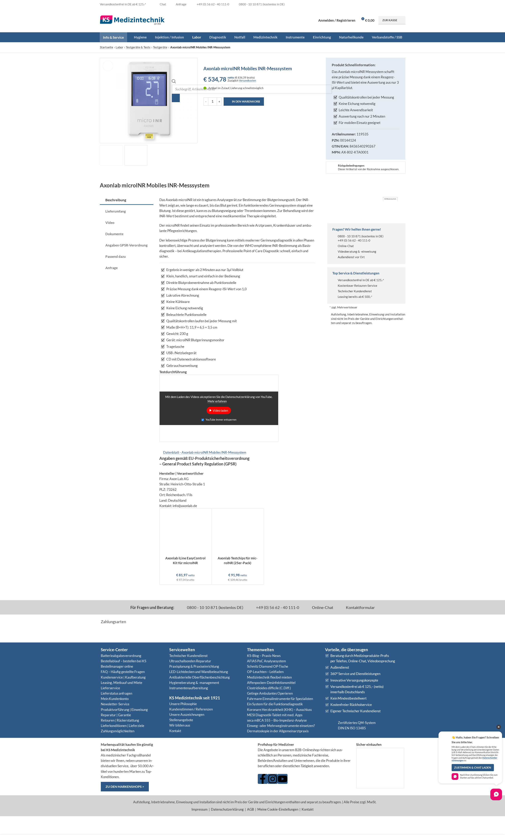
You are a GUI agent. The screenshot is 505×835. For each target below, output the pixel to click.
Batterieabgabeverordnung (121, 656)
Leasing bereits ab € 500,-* (355, 296)
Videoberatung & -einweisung (357, 251)
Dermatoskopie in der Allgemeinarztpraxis (278, 731)
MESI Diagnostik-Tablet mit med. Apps (274, 715)
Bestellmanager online (117, 666)
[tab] (126, 200)
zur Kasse (389, 20)
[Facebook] (263, 779)
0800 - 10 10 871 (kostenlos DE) (214, 607)
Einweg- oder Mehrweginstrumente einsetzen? (281, 726)
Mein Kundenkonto (115, 699)
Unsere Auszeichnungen (186, 714)
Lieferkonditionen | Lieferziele (122, 726)
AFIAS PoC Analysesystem (266, 661)
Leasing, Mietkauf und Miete (121, 683)
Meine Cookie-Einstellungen (277, 809)
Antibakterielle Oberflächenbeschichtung (199, 677)
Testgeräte (160, 47)
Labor (119, 47)
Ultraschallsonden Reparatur (190, 661)
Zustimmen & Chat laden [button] (472, 767)
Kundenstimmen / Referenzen (191, 709)
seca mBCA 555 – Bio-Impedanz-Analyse (277, 720)
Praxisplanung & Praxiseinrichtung (194, 666)
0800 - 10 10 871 (349, 236)
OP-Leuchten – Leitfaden (265, 672)
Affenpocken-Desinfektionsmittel (271, 683)
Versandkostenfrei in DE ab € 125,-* (361, 280)
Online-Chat (346, 246)
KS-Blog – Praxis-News (264, 656)
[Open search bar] (174, 82)
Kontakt (175, 731)
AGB (250, 809)
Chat (162, 4)
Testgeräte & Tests (138, 47)
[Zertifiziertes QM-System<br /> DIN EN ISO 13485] (330, 725)
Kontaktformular (360, 607)
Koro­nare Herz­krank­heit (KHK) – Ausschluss (279, 709)
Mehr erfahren (217, 401)
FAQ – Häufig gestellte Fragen (123, 672)
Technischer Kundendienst (355, 291)
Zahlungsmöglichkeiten (117, 731)
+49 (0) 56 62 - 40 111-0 (354, 240)
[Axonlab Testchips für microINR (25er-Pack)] (238, 531)
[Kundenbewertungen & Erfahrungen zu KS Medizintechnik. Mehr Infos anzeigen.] (206, 757)
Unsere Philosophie (183, 704)
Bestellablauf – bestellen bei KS (123, 661)
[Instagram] (273, 779)
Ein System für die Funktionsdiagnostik (275, 704)
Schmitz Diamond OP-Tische (267, 666)
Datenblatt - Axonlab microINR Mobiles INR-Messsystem (204, 452)
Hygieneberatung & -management (194, 683)
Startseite (106, 47)
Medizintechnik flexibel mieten (269, 677)
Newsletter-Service (115, 704)
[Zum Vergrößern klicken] (108, 66)
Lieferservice (110, 688)
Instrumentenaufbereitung (188, 688)
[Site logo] (132, 20)
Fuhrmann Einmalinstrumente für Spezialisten (280, 699)
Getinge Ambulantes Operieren (270, 693)
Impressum (199, 809)
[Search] (176, 98)
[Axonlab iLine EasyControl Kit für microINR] (186, 531)
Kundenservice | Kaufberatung (123, 677)
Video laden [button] (220, 410)
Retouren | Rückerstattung (120, 720)
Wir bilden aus (179, 725)
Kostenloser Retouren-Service (357, 285)
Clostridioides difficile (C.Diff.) (269, 688)
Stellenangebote (181, 720)
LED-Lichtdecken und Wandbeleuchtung (198, 672)
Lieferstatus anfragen (116, 693)
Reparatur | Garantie (116, 715)
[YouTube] (283, 779)
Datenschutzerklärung (227, 809)
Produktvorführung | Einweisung (124, 709)
